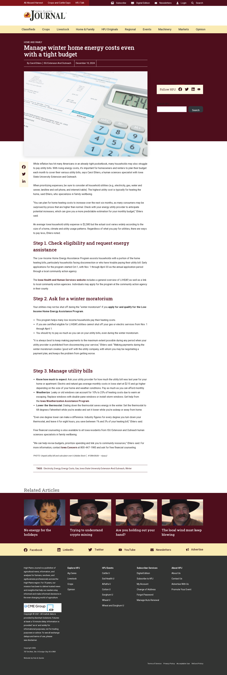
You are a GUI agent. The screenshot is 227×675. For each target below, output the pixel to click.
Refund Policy (197, 664)
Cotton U (106, 589)
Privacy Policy (169, 664)
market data (48, 614)
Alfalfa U (106, 584)
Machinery (164, 29)
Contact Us (177, 578)
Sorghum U (107, 594)
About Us (176, 573)
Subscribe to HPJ (145, 578)
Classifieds (28, 29)
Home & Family (85, 29)
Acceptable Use (183, 664)
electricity (48, 468)
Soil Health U (108, 578)
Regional (130, 29)
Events (147, 29)
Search (196, 110)
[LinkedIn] (23, 181)
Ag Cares (71, 573)
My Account (142, 584)
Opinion (200, 29)
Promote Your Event (181, 589)
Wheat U (106, 600)
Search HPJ (163, 103)
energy (57, 468)
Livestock (63, 29)
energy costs (67, 468)
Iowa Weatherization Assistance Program (64, 401)
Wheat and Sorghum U (113, 605)
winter (128, 468)
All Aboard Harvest (33, 2)
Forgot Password (145, 594)
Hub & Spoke (38, 658)
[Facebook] (23, 167)
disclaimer (32, 640)
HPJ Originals (110, 29)
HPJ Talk (80, 2)
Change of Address (146, 589)
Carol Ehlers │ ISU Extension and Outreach (50, 63)
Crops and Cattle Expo (59, 2)
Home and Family (33, 42)
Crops (46, 29)
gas (77, 468)
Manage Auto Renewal (148, 600)
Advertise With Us (180, 584)
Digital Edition (143, 573)
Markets (184, 29)
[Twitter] (23, 174)
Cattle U (106, 573)
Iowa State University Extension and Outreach (102, 468)
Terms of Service (154, 664)
